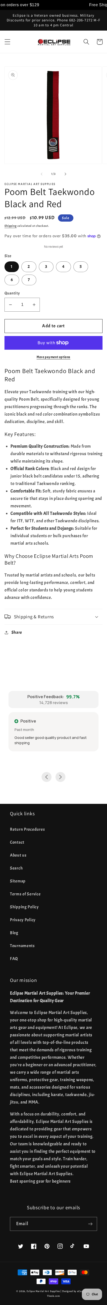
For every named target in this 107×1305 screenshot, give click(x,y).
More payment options (53, 357)
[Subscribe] (90, 1224)
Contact (17, 842)
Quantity (12, 293)
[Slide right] (65, 173)
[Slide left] (41, 173)
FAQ (14, 958)
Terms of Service (25, 894)
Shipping (10, 226)
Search (16, 868)
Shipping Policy (24, 907)
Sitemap (18, 881)
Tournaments (22, 945)
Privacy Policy (23, 919)
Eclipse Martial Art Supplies (43, 1291)
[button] (7, 41)
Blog (14, 932)
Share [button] (16, 632)
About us (18, 855)
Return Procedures (27, 829)
